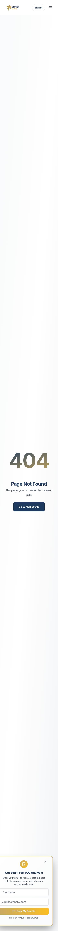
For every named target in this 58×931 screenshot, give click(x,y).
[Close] (47, 861)
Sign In (38, 7)
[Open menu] (50, 7)
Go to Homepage (29, 506)
